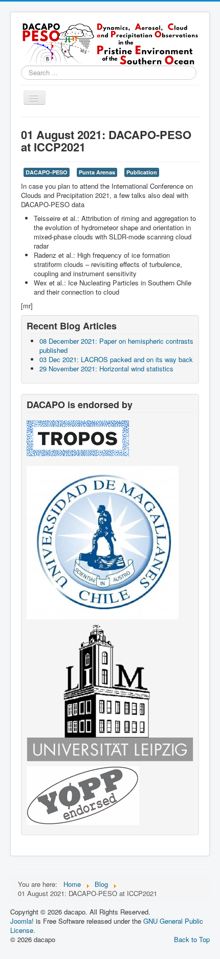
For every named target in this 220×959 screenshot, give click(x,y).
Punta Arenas (97, 172)
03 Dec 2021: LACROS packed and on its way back (116, 359)
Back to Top (192, 939)
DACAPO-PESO (47, 172)
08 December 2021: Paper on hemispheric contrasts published (116, 345)
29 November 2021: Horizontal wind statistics (106, 368)
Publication (141, 172)
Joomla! (22, 921)
